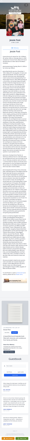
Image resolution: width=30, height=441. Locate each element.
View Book (7, 332)
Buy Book (14, 332)
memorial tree (20, 273)
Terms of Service (19, 435)
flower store (19, 274)
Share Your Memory (9, 352)
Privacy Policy (11, 435)
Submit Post (15, 375)
